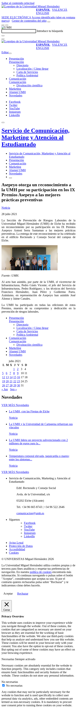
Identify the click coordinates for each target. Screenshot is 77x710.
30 (18, 385)
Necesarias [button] (8, 659)
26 (3, 385)
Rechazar (22, 593)
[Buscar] (2, 35)
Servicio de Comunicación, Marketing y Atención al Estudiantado (35, 137)
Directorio (22, 65)
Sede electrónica (16, 17)
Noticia (5, 207)
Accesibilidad (17, 549)
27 (7, 385)
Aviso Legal (16, 542)
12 (3, 377)
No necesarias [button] (9, 681)
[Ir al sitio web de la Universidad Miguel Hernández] (30, 6)
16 (18, 377)
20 (7, 381)
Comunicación (17, 78)
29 (14, 385)
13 (7, 377)
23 (18, 381)
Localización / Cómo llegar (32, 68)
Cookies (14, 552)
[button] (16, 62)
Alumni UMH (17, 92)
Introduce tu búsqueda (50, 31)
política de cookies (41, 572)
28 (11, 385)
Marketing (15, 88)
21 (11, 381)
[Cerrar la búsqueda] (2, 39)
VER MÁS (15, 405)
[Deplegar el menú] (10, 177)
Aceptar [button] (8, 593)
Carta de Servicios (27, 72)
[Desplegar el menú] (6, 25)
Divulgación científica (29, 85)
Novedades (15, 95)
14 (11, 377)
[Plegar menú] (10, 53)
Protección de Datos (21, 546)
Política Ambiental (27, 75)
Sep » (13, 389)
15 (14, 377)
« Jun (4, 389)
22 (14, 381)
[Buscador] (48, 21)
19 (3, 381)
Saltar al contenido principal (17, 3)
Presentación (16, 58)
